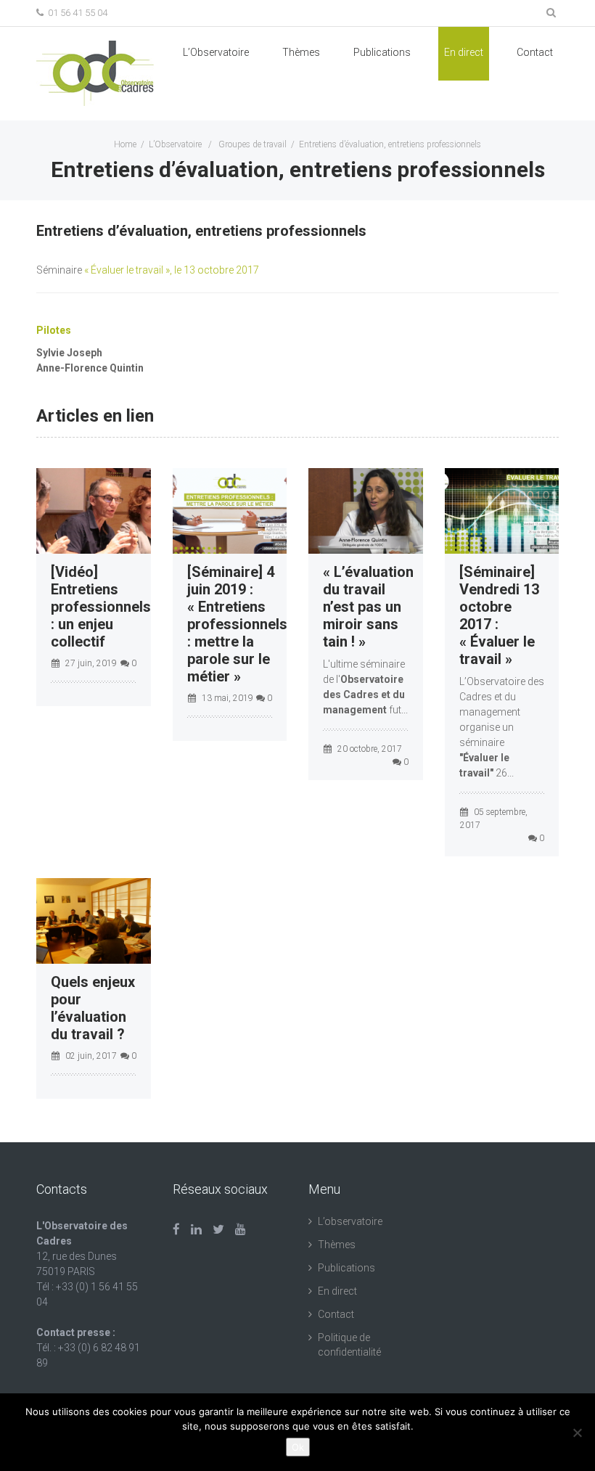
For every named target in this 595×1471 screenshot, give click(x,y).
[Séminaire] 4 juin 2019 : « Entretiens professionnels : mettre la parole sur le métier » (237, 624)
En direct (463, 52)
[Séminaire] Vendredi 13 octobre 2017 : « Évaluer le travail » (499, 615)
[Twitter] (218, 1229)
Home (125, 144)
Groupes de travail (252, 144)
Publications (346, 1268)
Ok (298, 1447)
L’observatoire (350, 1221)
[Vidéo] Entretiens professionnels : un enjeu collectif (101, 606)
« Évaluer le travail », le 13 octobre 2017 (171, 270)
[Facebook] (176, 1229)
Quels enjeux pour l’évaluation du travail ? (93, 1008)
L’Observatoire (216, 52)
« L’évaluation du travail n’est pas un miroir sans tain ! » (368, 606)
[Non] (577, 1432)
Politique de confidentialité (349, 1345)
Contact (535, 52)
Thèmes (301, 52)
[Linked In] (196, 1229)
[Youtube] (240, 1229)
